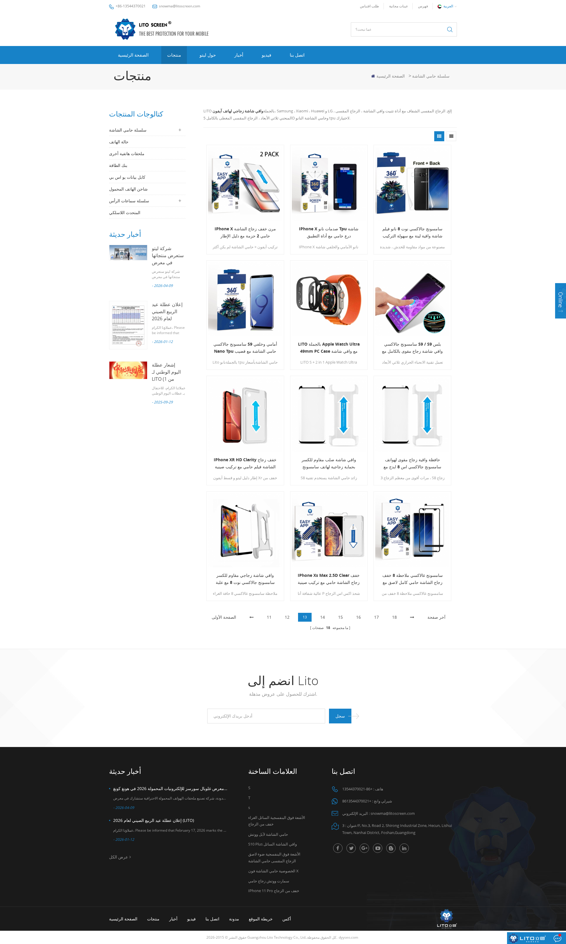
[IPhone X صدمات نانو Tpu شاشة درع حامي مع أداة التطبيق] (329, 184)
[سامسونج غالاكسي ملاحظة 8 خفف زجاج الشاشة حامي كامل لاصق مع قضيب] (412, 530)
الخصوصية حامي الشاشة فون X (273, 871)
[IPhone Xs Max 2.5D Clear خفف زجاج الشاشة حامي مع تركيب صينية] (329, 530)
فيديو (266, 55)
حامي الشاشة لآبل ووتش (268, 834)
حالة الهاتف (119, 142)
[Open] (560, 301)
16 (358, 617)
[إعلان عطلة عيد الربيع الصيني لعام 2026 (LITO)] (128, 325)
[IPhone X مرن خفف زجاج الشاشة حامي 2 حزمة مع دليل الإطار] (245, 184)
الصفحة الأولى (224, 617)
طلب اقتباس (369, 6)
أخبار (238, 55)
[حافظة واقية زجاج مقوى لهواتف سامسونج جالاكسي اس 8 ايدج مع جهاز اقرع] (412, 414)
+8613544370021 (356, 801)
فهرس (423, 6)
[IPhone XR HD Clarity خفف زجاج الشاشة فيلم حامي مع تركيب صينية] (245, 414)
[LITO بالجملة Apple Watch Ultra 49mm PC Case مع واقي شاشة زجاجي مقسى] (329, 299)
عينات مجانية (398, 6)
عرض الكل (118, 857)
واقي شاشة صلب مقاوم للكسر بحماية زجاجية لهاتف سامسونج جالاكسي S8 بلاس (329, 463)
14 (322, 617)
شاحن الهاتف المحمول (128, 189)
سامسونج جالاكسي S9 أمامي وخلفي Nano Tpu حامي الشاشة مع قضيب (245, 347)
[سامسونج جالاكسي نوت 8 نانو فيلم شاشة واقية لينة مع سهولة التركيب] (412, 184)
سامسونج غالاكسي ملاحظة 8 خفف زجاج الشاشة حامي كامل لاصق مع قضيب (412, 579)
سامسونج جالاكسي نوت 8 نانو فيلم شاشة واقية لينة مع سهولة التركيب (412, 232)
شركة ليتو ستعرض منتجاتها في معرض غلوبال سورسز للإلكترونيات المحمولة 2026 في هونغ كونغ (170, 788)
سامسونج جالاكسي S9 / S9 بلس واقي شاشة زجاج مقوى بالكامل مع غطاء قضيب (412, 348)
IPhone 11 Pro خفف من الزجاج (273, 890)
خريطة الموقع (261, 919)
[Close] (560, 322)
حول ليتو (208, 55)
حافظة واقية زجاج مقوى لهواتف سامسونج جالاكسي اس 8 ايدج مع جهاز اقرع (412, 463)
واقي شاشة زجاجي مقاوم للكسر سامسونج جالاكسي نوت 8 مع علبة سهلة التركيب (245, 579)
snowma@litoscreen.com (179, 6)
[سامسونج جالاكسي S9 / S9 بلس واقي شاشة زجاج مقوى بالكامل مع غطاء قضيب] (412, 299)
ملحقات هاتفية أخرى (126, 153)
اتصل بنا (297, 55)
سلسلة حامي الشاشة (431, 76)
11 (269, 617)
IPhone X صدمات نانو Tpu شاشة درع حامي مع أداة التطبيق (328, 232)
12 (287, 617)
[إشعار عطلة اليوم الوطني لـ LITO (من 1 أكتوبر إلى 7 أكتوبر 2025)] (128, 370)
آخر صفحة (436, 617)
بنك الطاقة (118, 165)
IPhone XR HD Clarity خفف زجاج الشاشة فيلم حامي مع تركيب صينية (245, 463)
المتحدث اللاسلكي (124, 212)
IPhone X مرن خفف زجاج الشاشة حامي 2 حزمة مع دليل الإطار (245, 232)
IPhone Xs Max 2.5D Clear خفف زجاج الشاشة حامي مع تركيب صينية (329, 578)
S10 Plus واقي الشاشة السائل (272, 844)
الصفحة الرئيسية (133, 55)
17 (376, 617)
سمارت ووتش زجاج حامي (268, 881)
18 (394, 617)
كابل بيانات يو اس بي (127, 177)
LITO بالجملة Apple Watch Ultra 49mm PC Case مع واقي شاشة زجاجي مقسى (329, 348)
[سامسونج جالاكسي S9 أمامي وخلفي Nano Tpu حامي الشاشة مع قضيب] (245, 299)
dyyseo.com (348, 937)
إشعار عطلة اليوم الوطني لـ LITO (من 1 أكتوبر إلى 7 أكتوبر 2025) (166, 379)
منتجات (174, 55)
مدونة (234, 919)
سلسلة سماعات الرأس (129, 200)
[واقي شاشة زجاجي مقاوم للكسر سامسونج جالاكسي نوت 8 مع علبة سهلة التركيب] (245, 530)
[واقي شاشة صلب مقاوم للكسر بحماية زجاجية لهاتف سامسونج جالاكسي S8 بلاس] (329, 414)
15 (340, 617)
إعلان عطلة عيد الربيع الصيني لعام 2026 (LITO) (153, 820)
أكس (286, 919)
